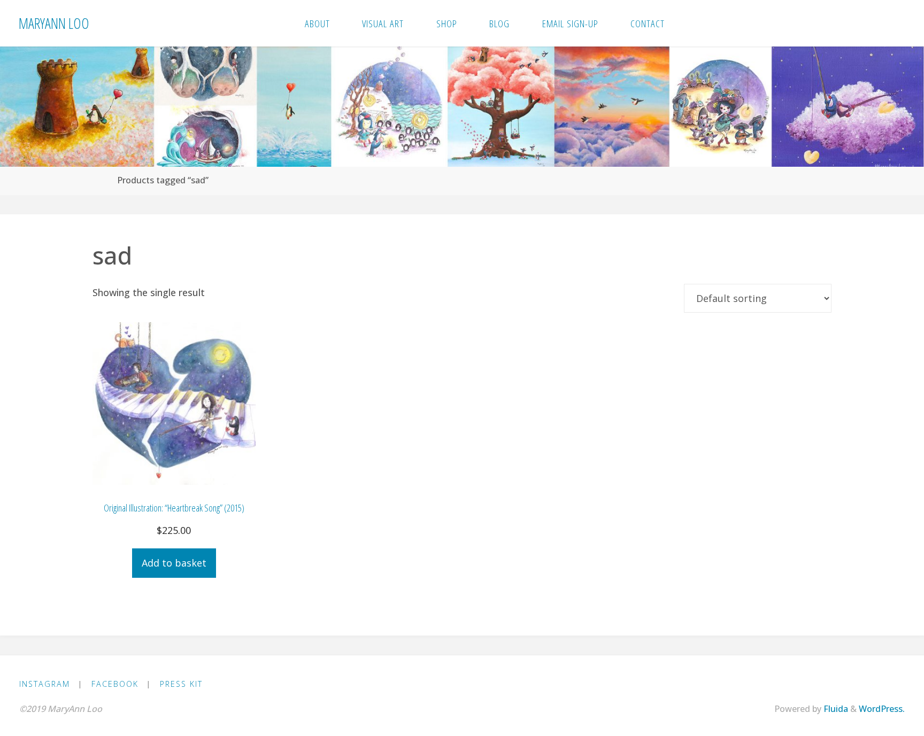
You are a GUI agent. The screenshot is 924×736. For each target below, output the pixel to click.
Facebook (114, 684)
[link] (693, 23)
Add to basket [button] (174, 562)
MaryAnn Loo (54, 23)
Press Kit (181, 684)
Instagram (44, 684)
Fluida (834, 709)
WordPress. (882, 709)
